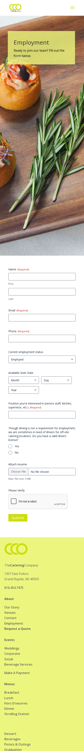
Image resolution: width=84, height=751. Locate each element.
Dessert (10, 734)
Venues (10, 612)
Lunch (8, 698)
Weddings (11, 648)
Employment (13, 623)
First (10, 283)
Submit (18, 517)
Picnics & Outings (17, 744)
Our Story (11, 607)
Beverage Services (18, 664)
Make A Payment (17, 673)
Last (10, 299)
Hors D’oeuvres (16, 703)
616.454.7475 (13, 587)
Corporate (12, 653)
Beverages (12, 739)
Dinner (9, 708)
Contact (10, 618)
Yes (17, 446)
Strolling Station (16, 714)
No (17, 452)
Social (8, 659)
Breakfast (11, 692)
